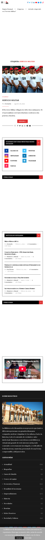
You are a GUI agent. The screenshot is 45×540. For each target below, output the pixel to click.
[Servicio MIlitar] (22, 79)
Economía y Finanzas (23, 484)
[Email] (38, 3)
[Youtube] (36, 3)
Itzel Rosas (10, 269)
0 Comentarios (31, 244)
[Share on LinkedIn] (22, 126)
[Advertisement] (22, 36)
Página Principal (7, 9)
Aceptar (19, 538)
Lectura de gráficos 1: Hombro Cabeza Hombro (19, 288)
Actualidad (23, 464)
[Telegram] (41, 3)
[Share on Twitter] (20, 126)
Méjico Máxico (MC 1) (11, 241)
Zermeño (8, 104)
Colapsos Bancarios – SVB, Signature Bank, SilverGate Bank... (18, 253)
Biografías (23, 469)
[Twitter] (30, 3)
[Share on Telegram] (27, 126)
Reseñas (23, 508)
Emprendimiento (23, 494)
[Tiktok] (43, 3)
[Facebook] (27, 3)
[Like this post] (15, 126)
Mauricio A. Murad (12, 256)
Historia (23, 499)
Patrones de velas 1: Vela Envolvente (16, 278)
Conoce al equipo (23, 479)
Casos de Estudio (23, 474)
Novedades (23, 503)
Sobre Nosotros (23, 513)
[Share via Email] (30, 126)
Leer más (22, 121)
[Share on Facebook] (17, 126)
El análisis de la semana (23, 489)
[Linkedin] (34, 3)
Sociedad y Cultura (23, 518)
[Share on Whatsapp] (24, 126)
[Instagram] (32, 3)
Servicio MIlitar (10, 100)
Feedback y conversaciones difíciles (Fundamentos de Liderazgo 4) (22, 266)
